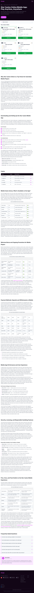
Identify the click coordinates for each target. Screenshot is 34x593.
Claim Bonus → (25, 37)
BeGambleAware (12, 577)
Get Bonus (3, 17)
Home (32, 1)
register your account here (18, 280)
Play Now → (9, 37)
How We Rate (22, 580)
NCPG (17, 577)
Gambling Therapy (5, 577)
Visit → (25, 53)
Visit (30, 176)
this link (27, 139)
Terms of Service (23, 578)
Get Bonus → (9, 53)
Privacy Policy (22, 577)
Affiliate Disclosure (23, 579)
